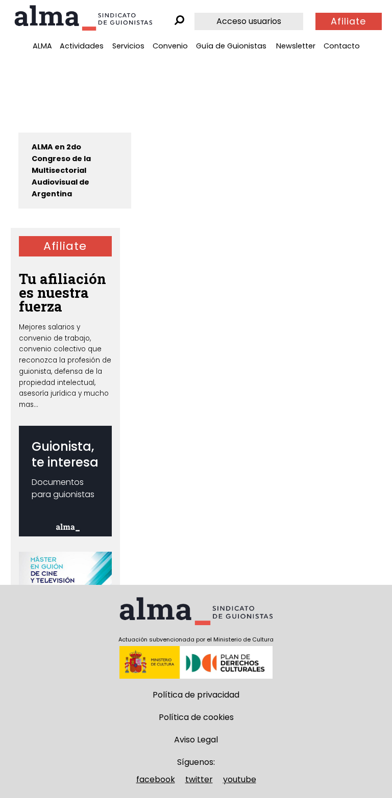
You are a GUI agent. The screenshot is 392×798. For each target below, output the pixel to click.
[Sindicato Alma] (83, 18)
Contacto (342, 46)
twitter (199, 779)
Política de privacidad (196, 695)
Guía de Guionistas (231, 46)
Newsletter (295, 46)
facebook (155, 779)
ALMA (42, 46)
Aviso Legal (196, 739)
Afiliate (348, 21)
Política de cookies (196, 717)
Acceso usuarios (248, 21)
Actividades (82, 46)
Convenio (170, 46)
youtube (239, 779)
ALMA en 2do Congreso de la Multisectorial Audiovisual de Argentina (61, 170)
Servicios (128, 46)
